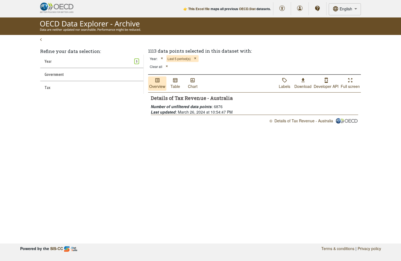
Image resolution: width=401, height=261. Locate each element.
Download (303, 86)
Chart (192, 86)
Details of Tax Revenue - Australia (303, 120)
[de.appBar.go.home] (90, 30)
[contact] (317, 8)
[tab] (91, 61)
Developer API (326, 86)
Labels (284, 86)
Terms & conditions (337, 248)
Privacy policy (369, 248)
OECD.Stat (247, 8)
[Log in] (299, 8)
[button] (161, 58)
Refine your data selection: (70, 51)
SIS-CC (56, 248)
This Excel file (199, 8)
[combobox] (345, 9)
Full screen (350, 86)
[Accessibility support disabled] (282, 8)
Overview (157, 86)
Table (175, 86)
